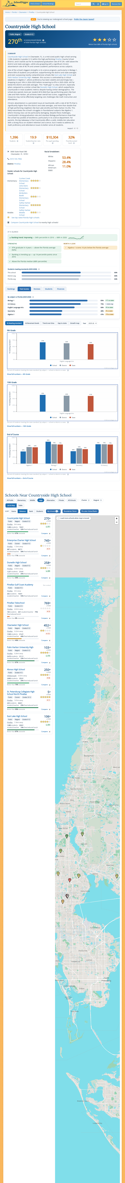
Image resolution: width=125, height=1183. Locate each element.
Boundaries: (70, 511)
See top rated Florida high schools (25, 217)
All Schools (72, 500)
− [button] (116, 522)
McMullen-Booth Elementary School (23, 197)
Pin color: (89, 511)
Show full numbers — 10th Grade (19, 426)
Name (13, 511)
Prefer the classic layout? (84, 19)
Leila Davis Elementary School (23, 188)
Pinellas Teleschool (16, 603)
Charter (85, 500)
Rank (31, 511)
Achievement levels (32, 323)
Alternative (51, 500)
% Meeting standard (14, 323)
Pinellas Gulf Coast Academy (20, 584)
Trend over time (48, 323)
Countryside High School (18, 57)
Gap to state (62, 323)
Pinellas (58, 59)
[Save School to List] (50, 533)
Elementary (21, 500)
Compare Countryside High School (25, 222)
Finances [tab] (60, 289)
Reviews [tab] (37, 289)
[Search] (93, 4)
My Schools (52, 511)
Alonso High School (16, 669)
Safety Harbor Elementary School (24, 205)
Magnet (97, 500)
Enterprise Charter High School (21, 540)
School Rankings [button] (48, 4)
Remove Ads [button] (116, 4)
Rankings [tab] (11, 289)
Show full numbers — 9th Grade (18, 374)
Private (61, 500)
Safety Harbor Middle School (24, 212)
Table (20, 505)
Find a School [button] (35, 4)
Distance (22, 511)
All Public (10, 500)
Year (84, 323)
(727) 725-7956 (16, 159)
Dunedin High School (48, 87)
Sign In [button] (106, 4)
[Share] (98, 4)
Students (39, 511)
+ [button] (116, 518)
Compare (44, 533)
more (50, 170)
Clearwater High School (18, 625)
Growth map (74, 323)
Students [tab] (48, 289)
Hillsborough (11, 676)
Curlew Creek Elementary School (24, 180)
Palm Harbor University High (19, 77)
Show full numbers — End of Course (20, 478)
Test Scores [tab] (24, 289)
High (40, 500)
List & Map (11, 505)
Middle (32, 500)
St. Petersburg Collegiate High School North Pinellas (21, 692)
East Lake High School (63, 75)
